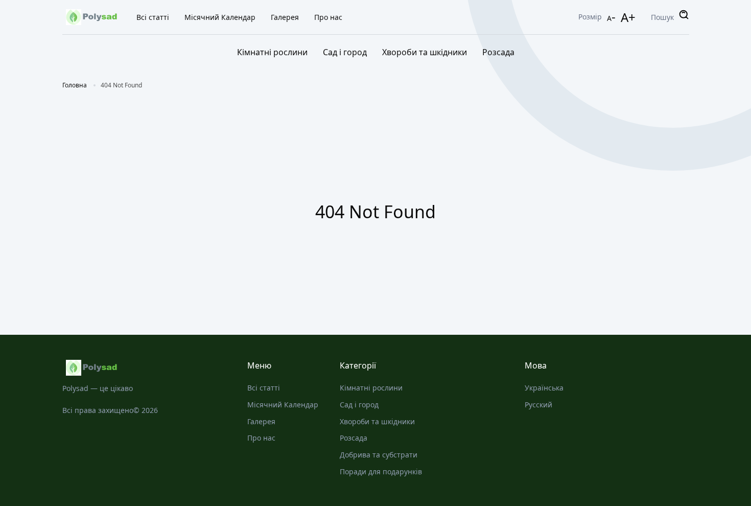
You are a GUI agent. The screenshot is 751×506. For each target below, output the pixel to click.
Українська (544, 388)
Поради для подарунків (381, 471)
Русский (538, 404)
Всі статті (152, 17)
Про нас (328, 17)
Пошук (662, 17)
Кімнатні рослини (272, 52)
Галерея (285, 17)
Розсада (498, 52)
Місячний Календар (219, 17)
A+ (628, 17)
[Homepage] (144, 368)
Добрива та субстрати (378, 454)
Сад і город (345, 52)
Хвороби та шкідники (424, 52)
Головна (74, 85)
